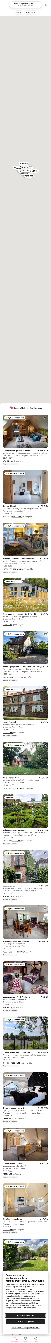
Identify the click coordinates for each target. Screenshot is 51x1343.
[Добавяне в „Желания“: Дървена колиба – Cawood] (45, 1242)
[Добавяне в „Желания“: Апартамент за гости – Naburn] (45, 1019)
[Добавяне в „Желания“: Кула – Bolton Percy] (45, 745)
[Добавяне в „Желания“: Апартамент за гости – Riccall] (45, 417)
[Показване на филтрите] (45, 4)
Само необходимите (25, 1322)
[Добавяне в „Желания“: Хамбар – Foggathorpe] (45, 1186)
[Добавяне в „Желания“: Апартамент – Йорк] (45, 853)
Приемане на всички (25, 1316)
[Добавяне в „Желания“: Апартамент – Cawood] (45, 1131)
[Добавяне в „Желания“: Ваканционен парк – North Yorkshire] (45, 526)
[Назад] (5, 4)
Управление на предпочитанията (25, 1328)
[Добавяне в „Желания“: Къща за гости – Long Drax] (45, 1075)
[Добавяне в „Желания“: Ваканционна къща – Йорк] (45, 797)
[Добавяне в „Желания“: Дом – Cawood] (45, 689)
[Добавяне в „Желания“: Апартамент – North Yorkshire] (45, 964)
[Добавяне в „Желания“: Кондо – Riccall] (45, 473)
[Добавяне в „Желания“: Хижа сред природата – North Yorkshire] (45, 581)
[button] (7, 461)
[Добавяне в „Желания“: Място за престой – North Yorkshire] (45, 634)
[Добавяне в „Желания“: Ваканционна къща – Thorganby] (45, 908)
